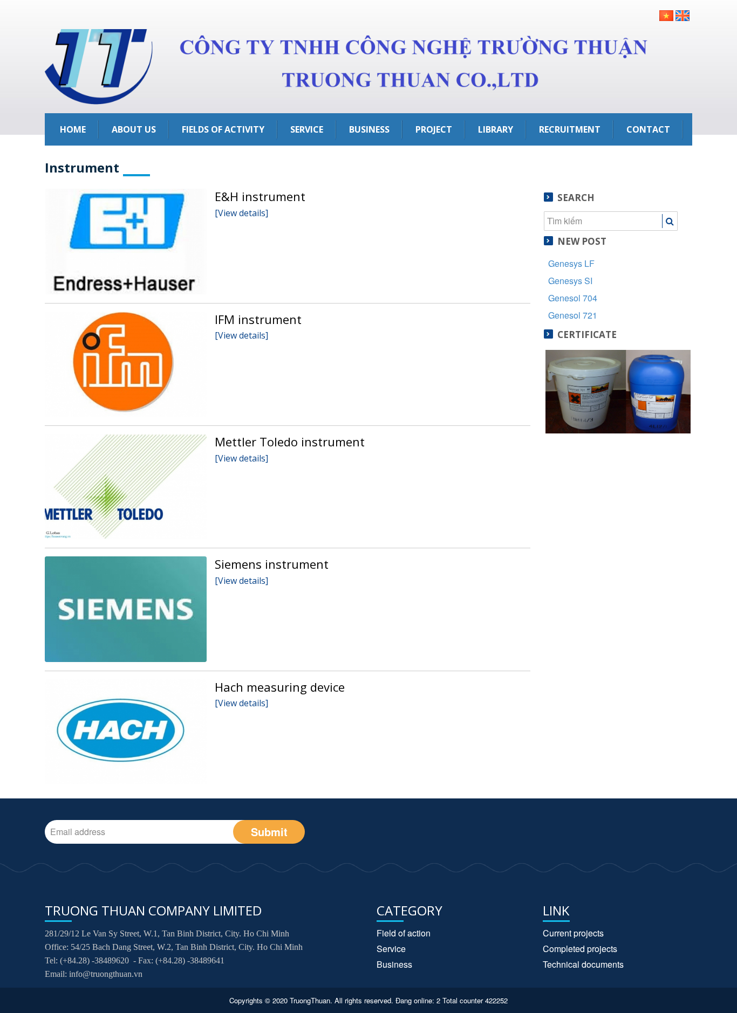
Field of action (404, 933)
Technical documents (583, 964)
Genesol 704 (572, 298)
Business (369, 129)
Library (495, 129)
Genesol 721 (572, 315)
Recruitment (569, 129)
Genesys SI (570, 280)
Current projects (573, 933)
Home (73, 129)
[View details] (241, 213)
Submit (269, 831)
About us (134, 129)
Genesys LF (571, 263)
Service (306, 129)
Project (433, 129)
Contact (648, 129)
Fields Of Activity (223, 129)
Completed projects (580, 948)
